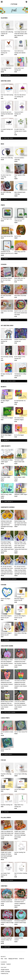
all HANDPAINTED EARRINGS (9, 579)
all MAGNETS (5, 440)
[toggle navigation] (2, 1)
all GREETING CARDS (7, 138)
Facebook (3, 964)
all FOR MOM (5, 640)
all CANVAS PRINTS (7, 754)
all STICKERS (5, 320)
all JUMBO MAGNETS (7, 501)
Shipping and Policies (13, 958)
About (5, 958)
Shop (2, 958)
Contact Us (21, 958)
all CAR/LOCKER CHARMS (8, 712)
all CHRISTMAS (6, 947)
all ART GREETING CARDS (9, 381)
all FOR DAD (5, 812)
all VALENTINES (6, 75)
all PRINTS (5, 258)
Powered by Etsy (4, 973)
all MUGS (4, 199)
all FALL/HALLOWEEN (7, 880)
